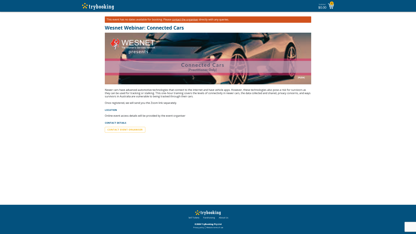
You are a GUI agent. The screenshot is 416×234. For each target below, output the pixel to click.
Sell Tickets (193, 217)
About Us (223, 217)
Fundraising (209, 217)
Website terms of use (214, 227)
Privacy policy (198, 227)
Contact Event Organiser (125, 129)
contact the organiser (185, 19)
